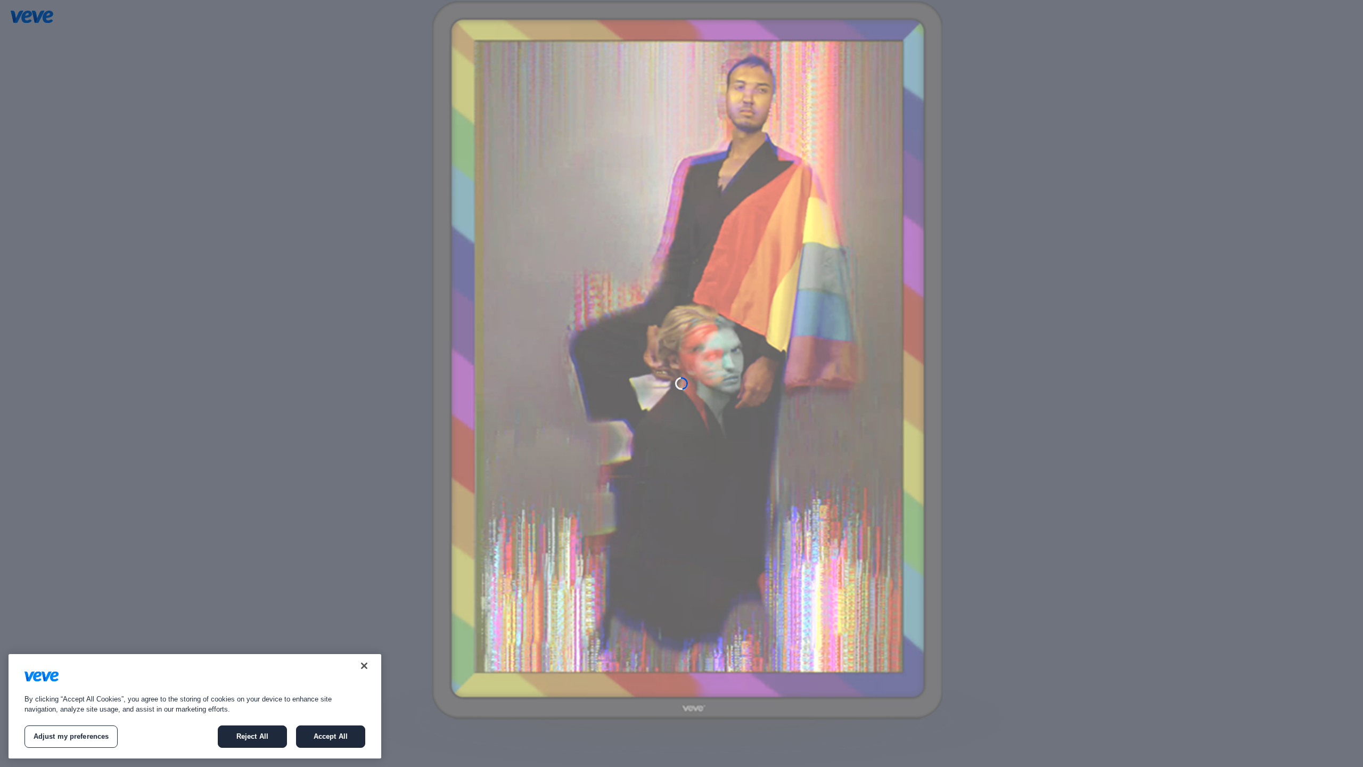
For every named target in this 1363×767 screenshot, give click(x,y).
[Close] (364, 666)
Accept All (331, 736)
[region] (195, 706)
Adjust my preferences (71, 736)
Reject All (252, 736)
